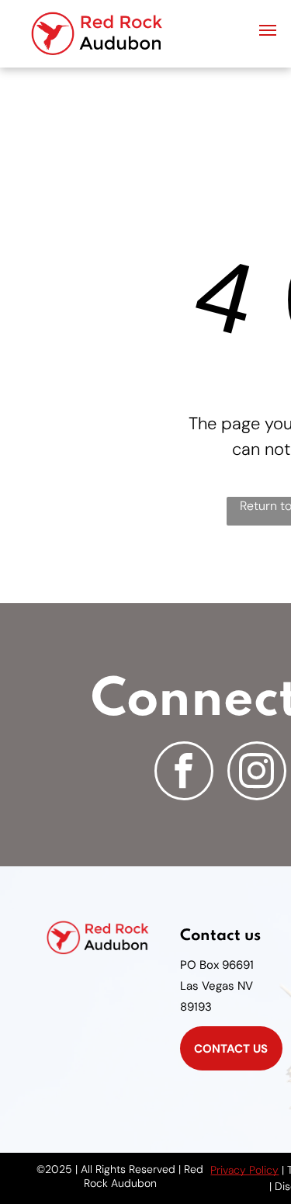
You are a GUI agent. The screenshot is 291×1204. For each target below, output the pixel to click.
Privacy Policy (244, 1170)
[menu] (267, 30)
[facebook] (183, 772)
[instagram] (256, 772)
